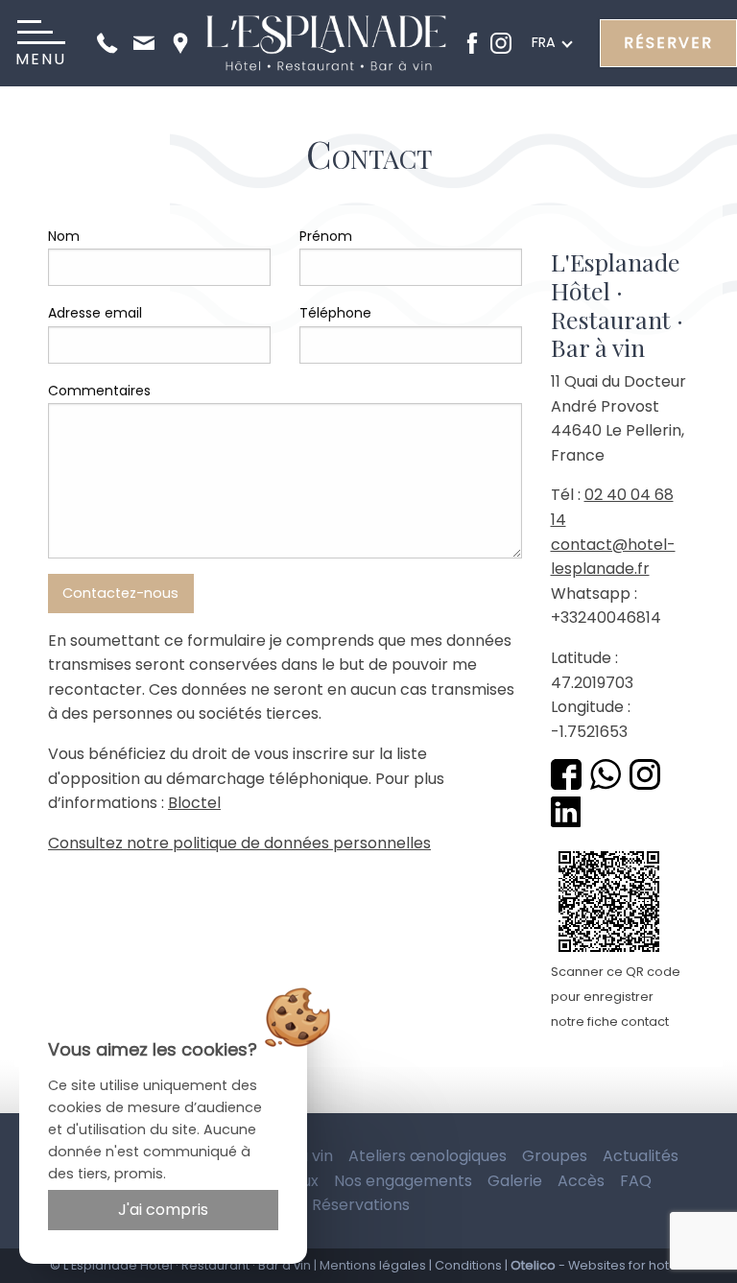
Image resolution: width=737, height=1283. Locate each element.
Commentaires (99, 390)
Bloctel (194, 803)
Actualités (640, 1156)
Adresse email (95, 312)
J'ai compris (163, 1210)
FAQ (636, 1181)
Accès (581, 1181)
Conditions (468, 1265)
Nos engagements (403, 1181)
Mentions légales (373, 1265)
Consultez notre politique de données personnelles (239, 843)
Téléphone (335, 312)
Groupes (554, 1156)
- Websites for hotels (599, 1265)
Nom (64, 236)
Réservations (361, 1205)
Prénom (325, 236)
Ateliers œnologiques (427, 1156)
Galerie (514, 1181)
